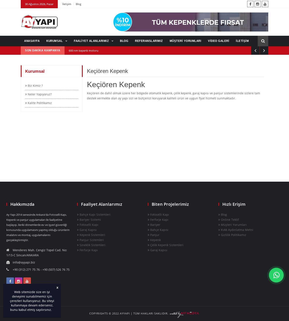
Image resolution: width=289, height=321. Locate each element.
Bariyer (154, 225)
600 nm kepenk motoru (83, 50)
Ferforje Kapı (88, 250)
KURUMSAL (55, 41)
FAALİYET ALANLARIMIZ (92, 41)
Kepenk (155, 240)
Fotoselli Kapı (88, 225)
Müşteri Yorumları (233, 225)
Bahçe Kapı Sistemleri (94, 215)
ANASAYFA (32, 41)
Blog (78, 4)
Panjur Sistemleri (91, 240)
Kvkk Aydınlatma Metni (236, 230)
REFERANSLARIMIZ (149, 41)
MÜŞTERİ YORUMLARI (185, 41)
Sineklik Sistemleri (92, 245)
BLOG (124, 41)
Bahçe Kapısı (158, 230)
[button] (53, 310)
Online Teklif (229, 220)
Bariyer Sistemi (90, 220)
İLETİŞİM (242, 41)
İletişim (66, 4)
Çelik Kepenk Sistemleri (166, 245)
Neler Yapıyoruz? (39, 94)
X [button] (57, 287)
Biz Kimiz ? (35, 86)
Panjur (154, 235)
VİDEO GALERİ (218, 41)
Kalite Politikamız (39, 103)
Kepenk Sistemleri (92, 235)
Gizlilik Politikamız (233, 235)
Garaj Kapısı (88, 230)
